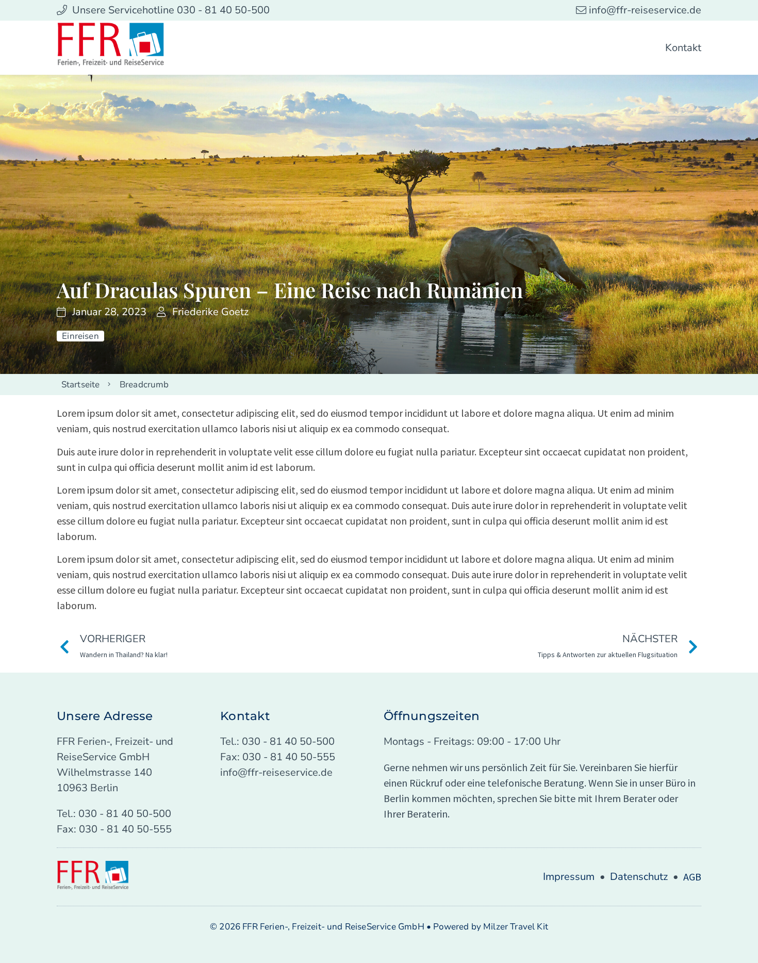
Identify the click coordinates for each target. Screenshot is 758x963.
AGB (692, 876)
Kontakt (683, 48)
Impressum (569, 877)
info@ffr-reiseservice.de (276, 772)
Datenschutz (639, 877)
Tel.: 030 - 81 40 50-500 (114, 814)
